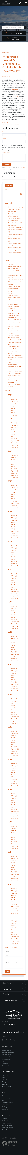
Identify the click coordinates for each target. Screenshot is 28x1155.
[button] (25, 27)
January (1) (14, 423)
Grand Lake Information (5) (15, 207)
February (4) (14, 671)
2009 (10, 916)
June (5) (13, 615)
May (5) (13, 524)
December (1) (14, 477)
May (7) (13, 835)
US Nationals (15, 89)
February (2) (14, 455)
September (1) (15, 471)
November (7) (14, 753)
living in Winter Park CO (14, 306)
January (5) (14, 794)
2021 (10, 541)
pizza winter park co (13, 313)
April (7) (13, 833)
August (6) (14, 747)
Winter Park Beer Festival (15, 355)
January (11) (14, 888)
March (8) (13, 923)
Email (4, 138)
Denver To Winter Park (14, 286)
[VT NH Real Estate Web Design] (6, 1144)
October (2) (14, 533)
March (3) (13, 578)
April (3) (13, 610)
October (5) (14, 686)
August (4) (14, 438)
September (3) (15, 503)
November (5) (14, 816)
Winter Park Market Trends (15, 371)
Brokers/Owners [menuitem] (6, 1096)
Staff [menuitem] (3, 1100)
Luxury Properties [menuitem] (6, 1057)
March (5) (13, 861)
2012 (10, 821)
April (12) (13, 925)
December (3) (14, 691)
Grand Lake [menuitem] (5, 1084)
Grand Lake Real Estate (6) (15, 209)
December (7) (14, 913)
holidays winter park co (14, 297)
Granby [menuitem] (4, 1082)
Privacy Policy (23, 167)
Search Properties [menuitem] (6, 1050)
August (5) (14, 501)
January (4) (14, 485)
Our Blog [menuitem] (4, 1107)
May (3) (13, 432)
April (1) (13, 675)
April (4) (13, 406)
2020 (10, 569)
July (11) (13, 744)
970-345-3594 (20, 3)
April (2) (13, 429)
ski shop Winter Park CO (14, 340)
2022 (10, 511)
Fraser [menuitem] (3, 1077)
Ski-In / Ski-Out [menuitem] (6, 1059)
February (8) (14, 891)
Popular (6, 995)
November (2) (14, 536)
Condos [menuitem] (4, 1061)
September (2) (15, 654)
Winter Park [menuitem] (5, 1075)
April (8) (13, 863)
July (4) (13, 499)
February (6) (14, 858)
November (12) (15, 941)
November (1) (14, 475)
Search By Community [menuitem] (8, 1052)
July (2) (13, 436)
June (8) (13, 805)
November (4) (14, 688)
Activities (10, 264)
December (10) (15, 943)
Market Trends (12, 311)
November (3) (14, 445)
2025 (10, 418)
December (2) (14, 598)
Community (7, 984)
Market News (11, 308)
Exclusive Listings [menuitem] (6, 1054)
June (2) (13, 410)
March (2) (13, 404)
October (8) (14, 909)
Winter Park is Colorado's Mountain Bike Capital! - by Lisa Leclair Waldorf (12, 64)
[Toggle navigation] (25, 3)
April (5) (13, 705)
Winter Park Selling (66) (14, 252)
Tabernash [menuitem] (4, 1079)
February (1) (14, 828)
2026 (10, 395)
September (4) (15, 811)
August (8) (14, 809)
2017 (10, 664)
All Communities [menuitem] (6, 1086)
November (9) (14, 878)
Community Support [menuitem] (7, 1102)
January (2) (14, 515)
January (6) (14, 763)
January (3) (14, 399)
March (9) (13, 798)
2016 (10, 694)
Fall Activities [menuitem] (5, 1121)
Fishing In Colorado (13, 288)
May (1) (13, 554)
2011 (10, 852)
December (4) (14, 447)
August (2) (14, 469)
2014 (10, 759)
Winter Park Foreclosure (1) (15, 227)
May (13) (13, 928)
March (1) (13, 427)
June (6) (13, 930)
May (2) (13, 462)
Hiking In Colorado (13, 295)
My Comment (6, 153)
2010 (10, 884)
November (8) (14, 911)
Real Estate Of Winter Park (15, 320)
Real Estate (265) (12, 211)
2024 (10, 451)
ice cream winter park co (14, 304)
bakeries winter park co (14, 266)
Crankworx (15, 96)
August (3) (14, 415)
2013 (10, 789)
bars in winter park (13, 268)
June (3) (13, 434)
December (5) (14, 723)
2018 (10, 632)
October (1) (14, 443)
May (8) (13, 708)
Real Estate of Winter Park (12, 75)
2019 (10, 602)
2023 (10, 481)
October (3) (14, 594)
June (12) (13, 900)
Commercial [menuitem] (5, 1063)
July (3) (13, 413)
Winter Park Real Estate (14, 373)
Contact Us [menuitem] (5, 1109)
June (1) (13, 464)
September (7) (15, 441)
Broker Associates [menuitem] (7, 1098)
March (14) (14, 893)
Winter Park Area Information (11, 124)
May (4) (13, 408)
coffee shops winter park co (15, 280)
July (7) (13, 807)
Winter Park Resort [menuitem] (7, 1130)
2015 (10, 727)
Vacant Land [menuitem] (5, 1066)
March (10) (14, 520)
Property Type (8, 989)
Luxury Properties (10, 1000)
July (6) (13, 902)
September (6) (15, 749)
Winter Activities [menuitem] (6, 1123)
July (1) (13, 529)
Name (4, 132)
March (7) (13, 703)
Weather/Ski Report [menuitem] (7, 1127)
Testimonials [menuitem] (5, 1105)
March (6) (13, 830)
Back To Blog (5, 52)
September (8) (15, 906)
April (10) (13, 895)
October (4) (14, 814)
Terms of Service (6, 169)
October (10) (14, 939)
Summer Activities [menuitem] (7, 1125)
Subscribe (9, 185)
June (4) (13, 710)
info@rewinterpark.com (13, 1032)
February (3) (14, 402)
